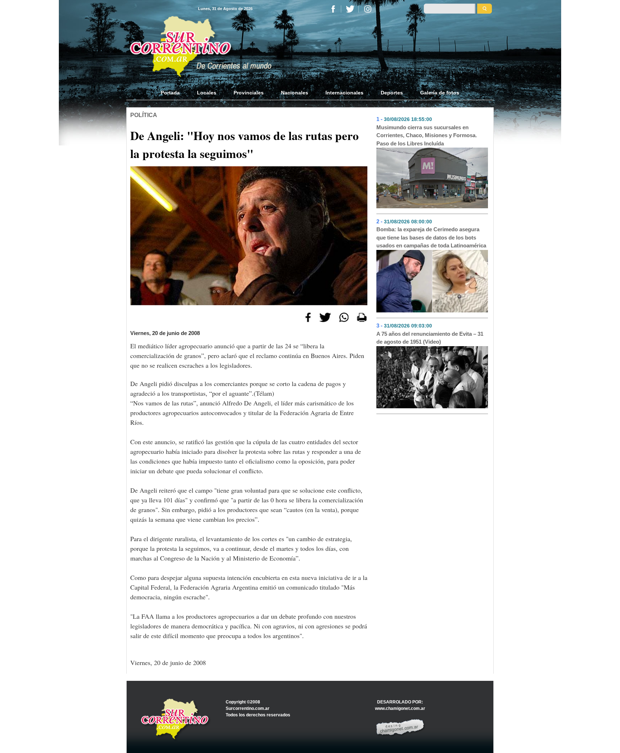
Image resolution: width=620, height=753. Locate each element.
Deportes (392, 93)
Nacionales (294, 93)
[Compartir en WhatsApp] (344, 316)
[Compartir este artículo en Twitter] (325, 316)
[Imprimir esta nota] (361, 316)
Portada (174, 93)
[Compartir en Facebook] (308, 316)
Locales (206, 93)
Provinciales (249, 93)
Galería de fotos (439, 93)
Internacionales (344, 93)
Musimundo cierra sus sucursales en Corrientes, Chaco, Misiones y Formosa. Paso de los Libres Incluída (426, 135)
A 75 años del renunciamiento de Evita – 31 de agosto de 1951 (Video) (429, 338)
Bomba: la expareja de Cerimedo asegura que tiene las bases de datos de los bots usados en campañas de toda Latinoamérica (431, 237)
